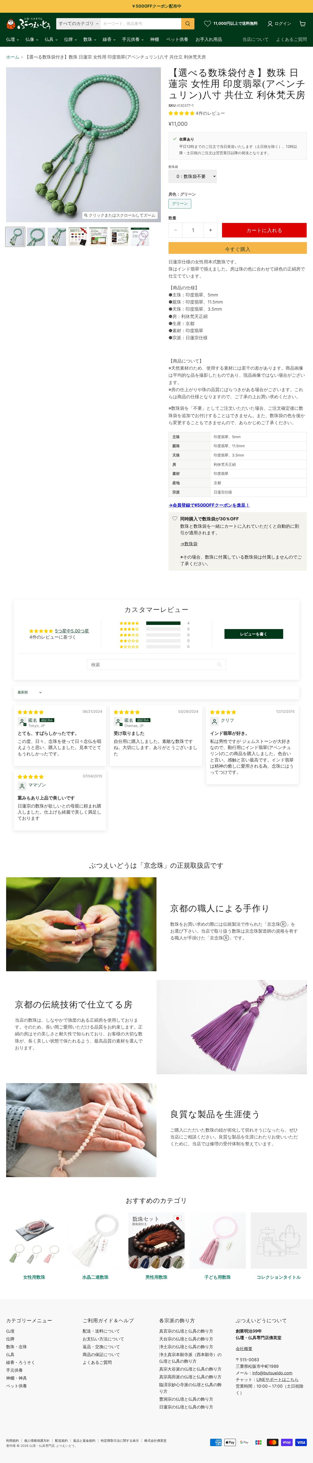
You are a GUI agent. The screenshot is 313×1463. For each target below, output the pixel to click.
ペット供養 (177, 39)
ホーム (12, 57)
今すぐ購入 (238, 249)
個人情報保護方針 (37, 1440)
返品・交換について (101, 1346)
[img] (31, 712)
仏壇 (11, 39)
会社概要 (244, 1348)
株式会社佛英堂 (155, 1440)
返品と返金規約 (84, 1440)
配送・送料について (101, 1331)
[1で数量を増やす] (210, 230)
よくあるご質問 (291, 39)
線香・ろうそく (20, 1362)
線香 (108, 39)
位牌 (69, 39)
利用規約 (12, 1440)
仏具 (50, 39)
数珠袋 (173, 167)
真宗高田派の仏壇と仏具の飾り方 (190, 1376)
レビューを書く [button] (254, 634)
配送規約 (61, 1440)
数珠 (88, 39)
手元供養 (131, 39)
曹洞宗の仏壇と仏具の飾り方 (186, 1399)
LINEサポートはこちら (278, 1379)
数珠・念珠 (16, 1346)
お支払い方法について (103, 1338)
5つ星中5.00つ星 (72, 630)
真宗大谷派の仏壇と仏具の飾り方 (190, 1369)
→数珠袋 (189, 543)
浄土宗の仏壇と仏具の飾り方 (186, 1346)
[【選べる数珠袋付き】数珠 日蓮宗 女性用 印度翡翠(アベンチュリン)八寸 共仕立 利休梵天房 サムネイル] (15, 236)
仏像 (30, 39)
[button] (182, 113)
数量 (172, 218)
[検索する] (187, 23)
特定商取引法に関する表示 (120, 1440)
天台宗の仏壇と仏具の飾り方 (186, 1338)
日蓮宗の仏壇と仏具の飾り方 (186, 1406)
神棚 (154, 39)
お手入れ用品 (209, 39)
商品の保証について (101, 1354)
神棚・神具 (16, 1378)
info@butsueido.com (272, 1372)
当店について (255, 39)
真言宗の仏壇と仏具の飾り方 (186, 1331)
